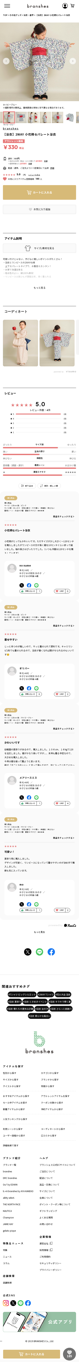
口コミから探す (48, 1135)
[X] (13, 1303)
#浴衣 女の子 (41, 1008)
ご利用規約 (45, 1256)
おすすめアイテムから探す (16, 1096)
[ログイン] (65, 6)
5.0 (40, 404)
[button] (6, 61)
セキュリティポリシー (50, 1263)
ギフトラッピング (48, 1210)
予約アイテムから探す (52, 1109)
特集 (5, 1250)
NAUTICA (7, 1210)
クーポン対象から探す (52, 1102)
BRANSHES (39, 1341)
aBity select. (9, 1197)
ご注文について (47, 1171)
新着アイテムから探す (14, 1109)
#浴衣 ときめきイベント (35, 1001)
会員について (46, 1197)
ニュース (7, 1256)
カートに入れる (42, 192)
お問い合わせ (46, 1224)
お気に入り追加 (42, 209)
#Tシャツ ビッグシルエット (22, 994)
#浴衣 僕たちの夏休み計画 (20, 1008)
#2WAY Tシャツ (45, 994)
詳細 (45, 161)
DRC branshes (10, 1177)
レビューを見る (34, 175)
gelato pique (9, 1230)
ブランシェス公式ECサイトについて (57, 1164)
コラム (6, 1263)
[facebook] (28, 1303)
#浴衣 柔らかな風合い (39, 1015)
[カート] (72, 6)
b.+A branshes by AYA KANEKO (18, 1191)
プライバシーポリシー (51, 1269)
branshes (11, 128)
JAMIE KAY (8, 1224)
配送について (46, 1177)
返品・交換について (49, 1184)
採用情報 (44, 1250)
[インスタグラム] (6, 1303)
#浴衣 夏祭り (14, 1001)
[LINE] (21, 1303)
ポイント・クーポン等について (55, 1204)
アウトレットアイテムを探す (55, 1096)
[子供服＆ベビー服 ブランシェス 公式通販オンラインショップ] (37, 6)
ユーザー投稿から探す (14, 1135)
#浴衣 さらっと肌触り (61, 1008)
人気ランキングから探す (15, 1119)
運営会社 (44, 1243)
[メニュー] (7, 5)
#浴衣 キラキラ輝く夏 (60, 1001)
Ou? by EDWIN (10, 1184)
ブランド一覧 (9, 1164)
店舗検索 (7, 1282)
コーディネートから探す (53, 1128)
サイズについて (47, 1191)
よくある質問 (46, 1217)
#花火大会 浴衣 (63, 994)
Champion (8, 1217)
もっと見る (39, 931)
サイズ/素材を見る (44, 248)
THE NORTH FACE (11, 1204)
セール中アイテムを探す (15, 1102)
